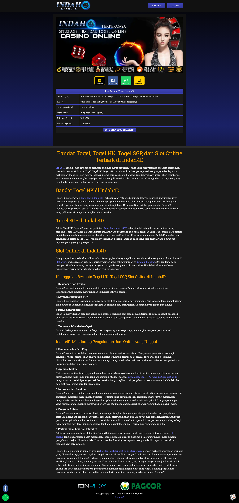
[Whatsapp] (5, 497)
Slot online (61, 261)
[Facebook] (5, 488)
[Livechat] (233, 497)
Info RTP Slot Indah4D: (119, 129)
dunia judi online (146, 261)
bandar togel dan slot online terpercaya (121, 450)
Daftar (156, 5)
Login (175, 5)
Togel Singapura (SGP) (115, 228)
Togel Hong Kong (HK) (92, 197)
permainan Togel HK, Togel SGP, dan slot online (153, 376)
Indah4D (60, 167)
